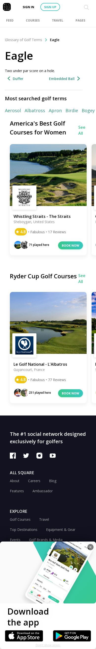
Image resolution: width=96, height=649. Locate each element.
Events (15, 539)
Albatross (35, 110)
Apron (55, 110)
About (14, 480)
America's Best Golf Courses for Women (38, 127)
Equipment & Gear (60, 529)
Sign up (50, 7)
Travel (44, 519)
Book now (70, 245)
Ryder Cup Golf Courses (43, 276)
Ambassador (42, 491)
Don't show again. (48, 645)
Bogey (88, 110)
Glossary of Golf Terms (23, 39)
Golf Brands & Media (46, 539)
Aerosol (13, 110)
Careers (34, 480)
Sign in (28, 7)
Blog (52, 480)
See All (81, 130)
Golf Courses (20, 519)
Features (17, 491)
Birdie (71, 110)
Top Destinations (23, 529)
